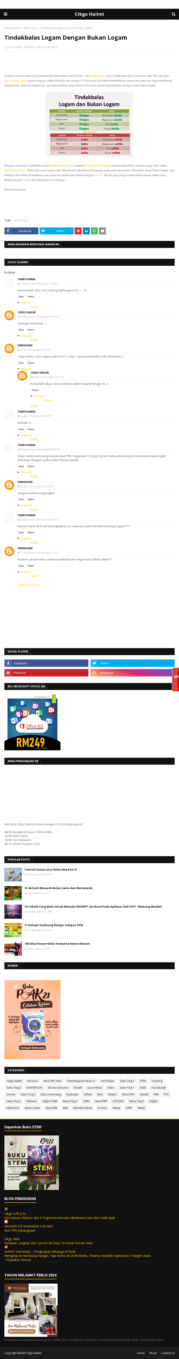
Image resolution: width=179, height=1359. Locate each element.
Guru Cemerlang (51, 1094)
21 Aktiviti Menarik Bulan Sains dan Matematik (58, 888)
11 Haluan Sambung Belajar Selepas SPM (53, 925)
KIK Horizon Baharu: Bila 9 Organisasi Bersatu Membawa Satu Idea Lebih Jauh (59, 1218)
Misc (100, 1094)
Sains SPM (51, 1108)
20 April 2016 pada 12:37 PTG (36, 486)
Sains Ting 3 (30, 28)
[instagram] (133, 672)
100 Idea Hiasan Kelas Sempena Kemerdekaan (57, 944)
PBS (156, 1094)
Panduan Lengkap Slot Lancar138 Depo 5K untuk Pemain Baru (48, 1243)
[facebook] (46, 663)
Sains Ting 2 (14, 1088)
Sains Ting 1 (127, 1088)
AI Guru (102, 1108)
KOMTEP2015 (34, 1088)
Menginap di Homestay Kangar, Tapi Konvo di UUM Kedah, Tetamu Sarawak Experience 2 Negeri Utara (77, 1256)
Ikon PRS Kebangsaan (19, 1230)
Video (110, 1088)
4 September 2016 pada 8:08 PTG (39, 519)
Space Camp (32, 1108)
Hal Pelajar (107, 1081)
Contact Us (168, 1353)
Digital (153, 1101)
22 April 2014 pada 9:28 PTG (36, 416)
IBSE (65, 1108)
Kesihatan (72, 1094)
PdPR (129, 1108)
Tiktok (141, 1108)
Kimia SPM (128, 1094)
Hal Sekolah (158, 1088)
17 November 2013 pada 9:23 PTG (39, 316)
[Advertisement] (89, 83)
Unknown (25, 345)
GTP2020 (118, 1101)
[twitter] (133, 663)
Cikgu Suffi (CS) (15, 1214)
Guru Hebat (94, 1088)
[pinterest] (46, 672)
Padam (31, 296)
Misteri (112, 1094)
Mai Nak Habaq (82, 1108)
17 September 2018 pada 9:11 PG (39, 552)
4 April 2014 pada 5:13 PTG (35, 349)
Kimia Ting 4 (70, 1101)
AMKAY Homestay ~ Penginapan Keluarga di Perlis (40, 1251)
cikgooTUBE (49, 1101)
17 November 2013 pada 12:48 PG (39, 283)
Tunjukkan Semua (18, 1260)
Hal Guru (32, 1081)
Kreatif (78, 1088)
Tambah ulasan (28, 585)
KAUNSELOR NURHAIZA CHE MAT (28, 1226)
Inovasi (11, 1094)
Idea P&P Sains (53, 1081)
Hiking (116, 1108)
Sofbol (88, 1094)
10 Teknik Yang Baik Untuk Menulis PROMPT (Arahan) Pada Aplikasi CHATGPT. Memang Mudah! (93, 906)
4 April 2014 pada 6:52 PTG (48, 377)
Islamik (144, 1094)
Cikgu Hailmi (89, 14)
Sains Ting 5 (14, 1101)
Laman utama (12, 28)
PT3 (166, 1094)
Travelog (156, 1081)
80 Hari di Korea (58, 1088)
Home (141, 1353)
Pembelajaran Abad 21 (81, 1081)
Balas (21, 296)
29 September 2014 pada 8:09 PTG (40, 449)
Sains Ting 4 (28, 1094)
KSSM (143, 1088)
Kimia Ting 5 (136, 1101)
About (153, 1353)
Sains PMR (101, 1101)
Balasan (26, 302)
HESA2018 (13, 1108)
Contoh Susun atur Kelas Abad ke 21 (50, 869)
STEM (143, 1081)
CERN (86, 1101)
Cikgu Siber (12, 1239)
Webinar (31, 1101)
